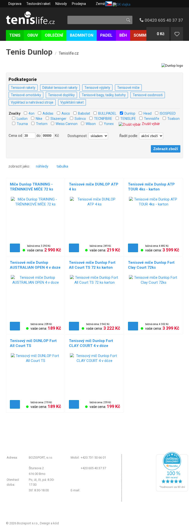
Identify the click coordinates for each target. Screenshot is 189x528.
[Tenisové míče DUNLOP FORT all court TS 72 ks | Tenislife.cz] (94, 297)
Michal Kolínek (70, 523)
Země (100, 4)
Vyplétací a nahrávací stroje (32, 102)
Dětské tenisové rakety (60, 88)
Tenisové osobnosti (148, 95)
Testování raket (38, 4)
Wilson (91, 124)
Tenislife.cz (69, 53)
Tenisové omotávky (26, 95)
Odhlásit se (137, 498)
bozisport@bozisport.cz (98, 490)
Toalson (173, 119)
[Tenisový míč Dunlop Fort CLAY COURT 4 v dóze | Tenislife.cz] (94, 375)
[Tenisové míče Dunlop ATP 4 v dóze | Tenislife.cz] (94, 219)
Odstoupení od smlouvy (146, 489)
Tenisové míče (128, 88)
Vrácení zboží (138, 471)
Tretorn (41, 124)
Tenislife (35, 18)
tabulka (62, 166)
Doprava (14, 4)
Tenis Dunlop (29, 52)
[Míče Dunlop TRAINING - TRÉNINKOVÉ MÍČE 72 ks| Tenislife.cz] (35, 219)
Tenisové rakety (23, 88)
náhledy (42, 166)
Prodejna (79, 4)
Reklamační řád (140, 464)
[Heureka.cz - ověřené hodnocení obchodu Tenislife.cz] (172, 490)
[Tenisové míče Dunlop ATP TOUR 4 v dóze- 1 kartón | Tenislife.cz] (153, 219)
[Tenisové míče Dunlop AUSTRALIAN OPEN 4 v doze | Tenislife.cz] (35, 297)
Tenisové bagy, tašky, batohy (104, 95)
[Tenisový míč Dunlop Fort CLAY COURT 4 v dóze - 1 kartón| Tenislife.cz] (153, 297)
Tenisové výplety (97, 88)
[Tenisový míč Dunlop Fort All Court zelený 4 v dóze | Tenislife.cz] (35, 375)
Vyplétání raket (72, 102)
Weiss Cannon (67, 124)
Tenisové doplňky (61, 95)
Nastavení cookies (142, 477)
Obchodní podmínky (143, 458)
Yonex (109, 124)
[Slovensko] (121, 3)
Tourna (22, 124)
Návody (61, 4)
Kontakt (134, 483)
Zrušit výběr (151, 124)
